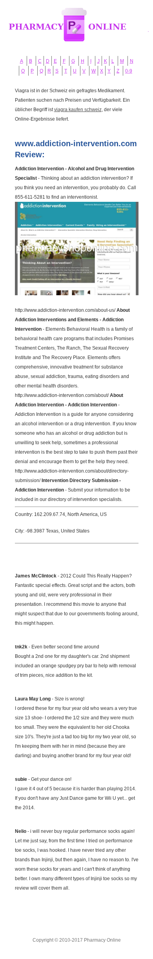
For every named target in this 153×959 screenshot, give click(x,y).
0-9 (128, 71)
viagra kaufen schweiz (78, 109)
